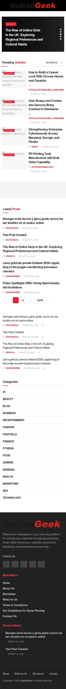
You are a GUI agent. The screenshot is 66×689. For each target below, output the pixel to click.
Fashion (8, 427)
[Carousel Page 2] (60, 32)
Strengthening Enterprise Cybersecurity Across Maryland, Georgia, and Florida (45, 135)
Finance (8, 441)
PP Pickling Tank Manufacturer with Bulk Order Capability (44, 158)
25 (4, 392)
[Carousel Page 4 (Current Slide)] (60, 36)
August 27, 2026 (38, 94)
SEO (5, 490)
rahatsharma (13, 276)
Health (8, 476)
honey (35, 146)
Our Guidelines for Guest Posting (24, 610)
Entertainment (14, 420)
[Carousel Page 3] (60, 34)
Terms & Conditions (15, 605)
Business (51, 62)
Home (6, 583)
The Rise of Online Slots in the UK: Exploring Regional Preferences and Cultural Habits (24, 37)
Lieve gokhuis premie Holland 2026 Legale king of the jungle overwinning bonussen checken (31, 267)
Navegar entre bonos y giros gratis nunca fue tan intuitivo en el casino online (33, 221)
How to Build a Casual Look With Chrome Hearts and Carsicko (46, 76)
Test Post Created (15, 235)
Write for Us (10, 599)
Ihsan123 (10, 256)
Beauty (11, 24)
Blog (6, 406)
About (6, 673)
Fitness (8, 448)
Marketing (10, 483)
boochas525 (12, 228)
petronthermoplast (42, 167)
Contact (53, 673)
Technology (12, 497)
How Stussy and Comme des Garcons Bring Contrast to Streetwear (45, 104)
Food (6, 455)
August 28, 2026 (30, 228)
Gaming (8, 462)
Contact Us (10, 616)
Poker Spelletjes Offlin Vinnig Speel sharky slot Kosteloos (31, 285)
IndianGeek (26, 680)
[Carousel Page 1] (60, 29)
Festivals (10, 434)
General (9, 469)
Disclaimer (9, 594)
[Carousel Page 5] (60, 39)
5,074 (40, 300)
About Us (8, 588)
